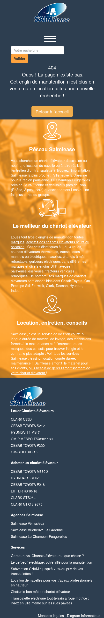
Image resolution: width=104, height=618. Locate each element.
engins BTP (48, 266)
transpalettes (70, 251)
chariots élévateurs (25, 251)
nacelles (54, 256)
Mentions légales (51, 615)
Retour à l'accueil (52, 111)
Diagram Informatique (83, 615)
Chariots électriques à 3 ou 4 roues (54, 246)
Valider (19, 58)
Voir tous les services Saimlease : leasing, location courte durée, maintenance (45, 358)
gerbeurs (36, 261)
